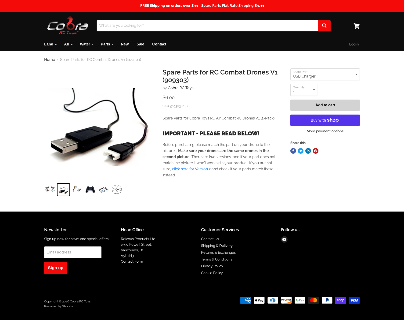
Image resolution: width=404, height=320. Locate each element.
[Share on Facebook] (293, 151)
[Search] (324, 25)
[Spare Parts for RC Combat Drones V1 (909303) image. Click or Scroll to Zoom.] (99, 123)
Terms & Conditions (216, 259)
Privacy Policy (212, 266)
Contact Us (210, 239)
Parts (106, 44)
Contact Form (132, 261)
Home (49, 60)
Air (67, 44)
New (125, 44)
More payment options (325, 131)
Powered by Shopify (58, 306)
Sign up (55, 267)
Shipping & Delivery (217, 246)
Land (49, 44)
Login (354, 44)
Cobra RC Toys (181, 88)
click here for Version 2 (191, 169)
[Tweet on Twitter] (300, 151)
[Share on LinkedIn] (308, 151)
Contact (159, 44)
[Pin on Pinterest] (315, 151)
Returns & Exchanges (218, 252)
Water (85, 44)
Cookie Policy (212, 273)
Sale (140, 44)
